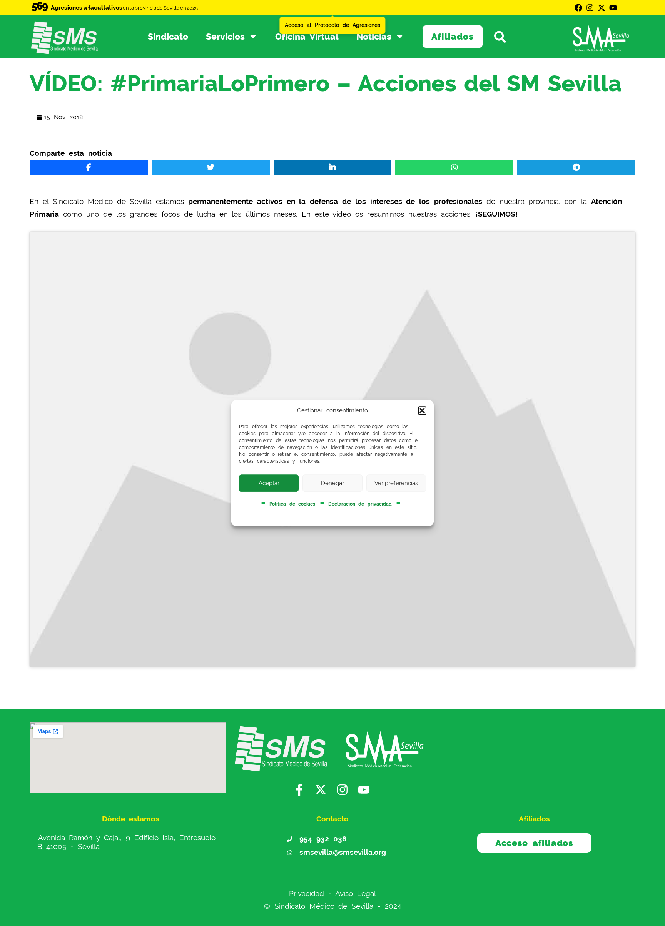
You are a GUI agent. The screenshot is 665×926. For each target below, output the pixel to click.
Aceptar (269, 483)
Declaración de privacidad (360, 503)
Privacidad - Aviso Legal (332, 893)
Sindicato (168, 36)
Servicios (225, 36)
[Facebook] (578, 7)
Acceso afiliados (534, 843)
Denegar (332, 483)
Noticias (373, 36)
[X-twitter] (601, 7)
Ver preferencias (396, 483)
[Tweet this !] (211, 167)
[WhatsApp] (454, 167)
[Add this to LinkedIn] (333, 167)
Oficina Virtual (307, 36)
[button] (422, 411)
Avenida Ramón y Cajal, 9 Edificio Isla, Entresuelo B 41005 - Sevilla (126, 842)
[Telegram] (576, 167)
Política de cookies (292, 503)
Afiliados (452, 36)
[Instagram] (590, 7)
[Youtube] (613, 7)
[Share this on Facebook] (89, 167)
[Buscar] (506, 36)
